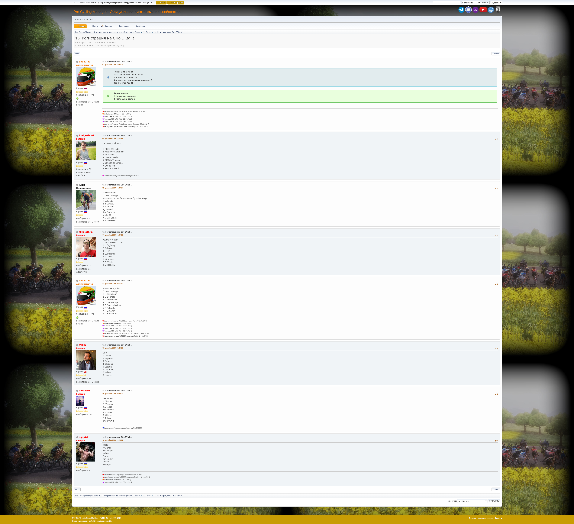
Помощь (472, 518)
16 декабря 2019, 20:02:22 (112, 393)
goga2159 (84, 61)
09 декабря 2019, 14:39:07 (112, 188)
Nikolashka (86, 231)
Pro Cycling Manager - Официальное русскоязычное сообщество (127, 12)
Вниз (77, 53)
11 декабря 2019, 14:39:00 (112, 235)
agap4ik (83, 437)
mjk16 (82, 344)
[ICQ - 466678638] (77, 98)
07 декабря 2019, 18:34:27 (112, 65)
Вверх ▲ (498, 518)
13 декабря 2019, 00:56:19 (112, 283)
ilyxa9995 (84, 390)
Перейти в (451, 501)
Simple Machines (92, 518)
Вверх (77, 489)
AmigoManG (86, 135)
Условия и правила (485, 518)
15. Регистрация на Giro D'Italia (117, 61)
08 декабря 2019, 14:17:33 (112, 138)
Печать (496, 53)
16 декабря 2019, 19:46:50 (112, 348)
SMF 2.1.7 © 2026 (78, 518)
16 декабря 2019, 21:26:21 (112, 440)
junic (82, 184)
